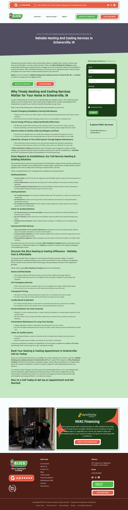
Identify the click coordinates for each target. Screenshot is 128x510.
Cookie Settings (63, 505)
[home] (18, 16)
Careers (43, 483)
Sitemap (73, 505)
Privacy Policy (40, 505)
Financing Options (46, 478)
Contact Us (110, 61)
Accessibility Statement (85, 505)
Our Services (44, 464)
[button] (38, 17)
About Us (43, 466)
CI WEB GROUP (91, 502)
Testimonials (45, 475)
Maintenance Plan (46, 480)
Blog (42, 472)
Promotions (44, 486)
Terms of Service (51, 505)
